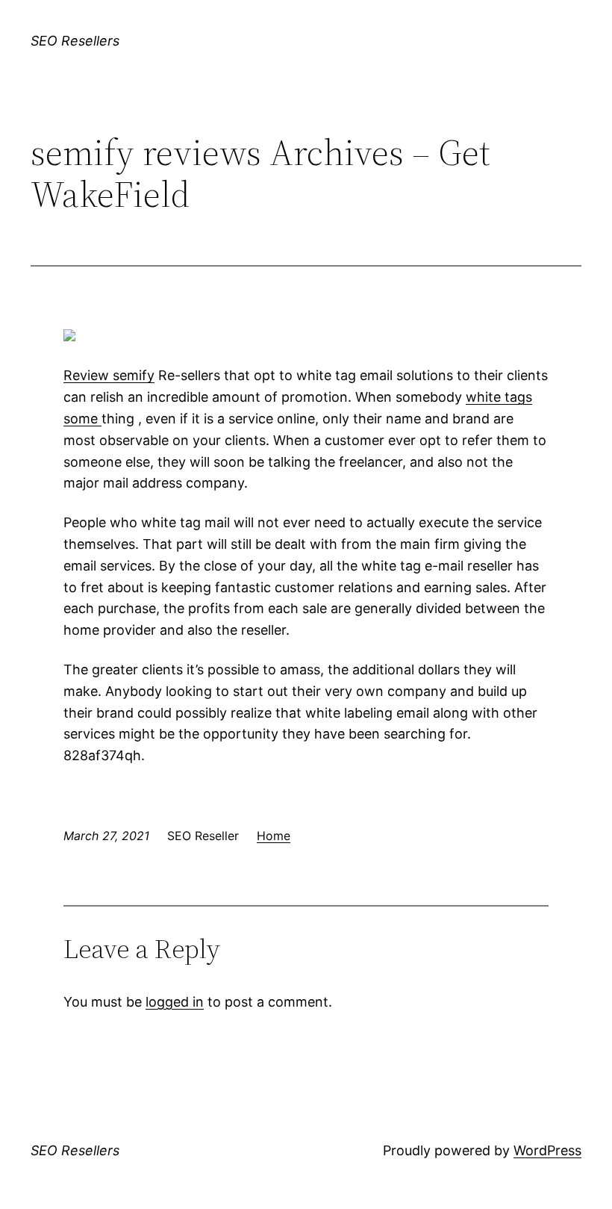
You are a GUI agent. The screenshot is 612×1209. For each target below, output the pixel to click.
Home (273, 835)
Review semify (108, 375)
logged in (175, 1002)
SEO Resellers (75, 41)
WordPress (547, 1150)
